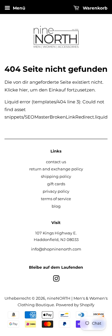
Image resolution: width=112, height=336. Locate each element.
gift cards (56, 184)
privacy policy (56, 191)
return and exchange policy (56, 169)
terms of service (56, 199)
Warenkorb (95, 8)
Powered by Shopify (75, 305)
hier (23, 90)
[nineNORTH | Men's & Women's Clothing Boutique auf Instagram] (56, 280)
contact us (56, 162)
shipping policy (56, 176)
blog (56, 206)
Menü (18, 8)
